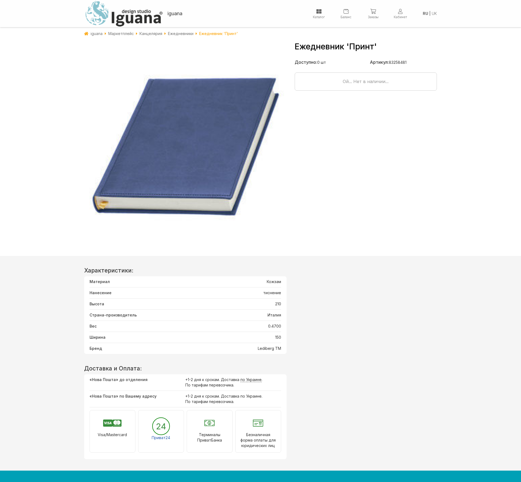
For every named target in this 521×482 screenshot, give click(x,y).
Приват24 (161, 437)
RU (425, 13)
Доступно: (306, 62)
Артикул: (379, 62)
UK (434, 13)
